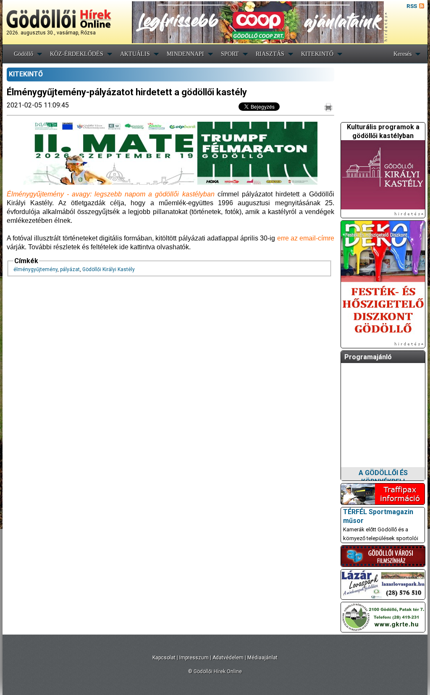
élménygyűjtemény (35, 269)
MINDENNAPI (185, 54)
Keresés (402, 54)
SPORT (230, 54)
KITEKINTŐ (317, 54)
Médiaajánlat (262, 658)
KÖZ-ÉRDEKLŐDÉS (76, 54)
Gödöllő (23, 54)
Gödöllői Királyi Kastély (108, 269)
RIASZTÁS (270, 54)
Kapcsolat (164, 658)
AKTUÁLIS (135, 54)
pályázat (70, 269)
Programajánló (368, 357)
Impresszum (194, 658)
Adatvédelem (228, 658)
